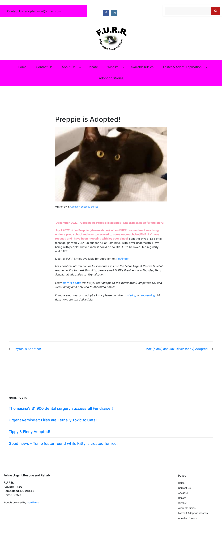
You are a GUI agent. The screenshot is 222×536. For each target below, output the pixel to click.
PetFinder (122, 258)
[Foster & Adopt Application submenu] (206, 67)
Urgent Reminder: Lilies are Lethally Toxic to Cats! (53, 420)
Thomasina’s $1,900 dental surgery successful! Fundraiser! (61, 408)
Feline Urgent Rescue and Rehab (26, 475)
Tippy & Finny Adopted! (29, 431)
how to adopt (72, 283)
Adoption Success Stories (84, 206)
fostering (131, 295)
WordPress (33, 502)
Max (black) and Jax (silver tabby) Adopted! (177, 349)
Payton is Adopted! (27, 349)
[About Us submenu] (80, 67)
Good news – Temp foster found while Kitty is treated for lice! (63, 443)
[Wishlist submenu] (123, 67)
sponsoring (148, 295)
